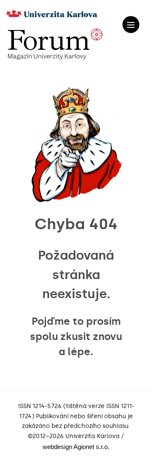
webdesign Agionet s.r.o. (76, 446)
